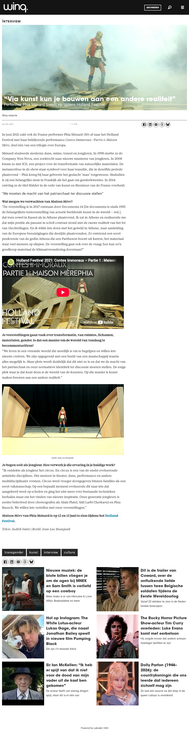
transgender (14, 553)
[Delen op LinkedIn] (150, 124)
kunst (33, 553)
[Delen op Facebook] (144, 124)
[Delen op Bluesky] (168, 124)
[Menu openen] (182, 7)
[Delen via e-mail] (156, 124)
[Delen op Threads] (162, 124)
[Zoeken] (169, 7)
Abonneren (152, 7)
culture (69, 553)
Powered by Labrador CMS (94, 728)
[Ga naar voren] (15, 7)
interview (51, 553)
